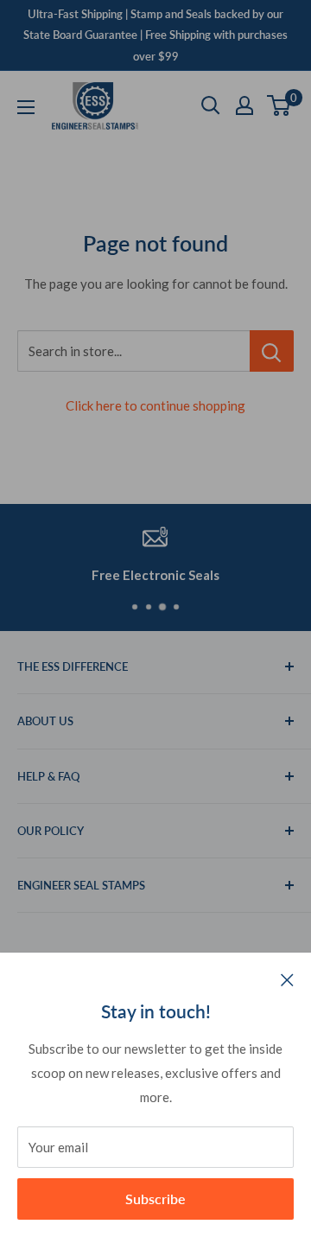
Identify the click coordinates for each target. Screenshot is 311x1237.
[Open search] (210, 105)
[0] (279, 105)
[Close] (287, 978)
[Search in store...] (272, 351)
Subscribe (155, 1198)
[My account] (244, 105)
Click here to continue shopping (155, 405)
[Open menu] (26, 107)
